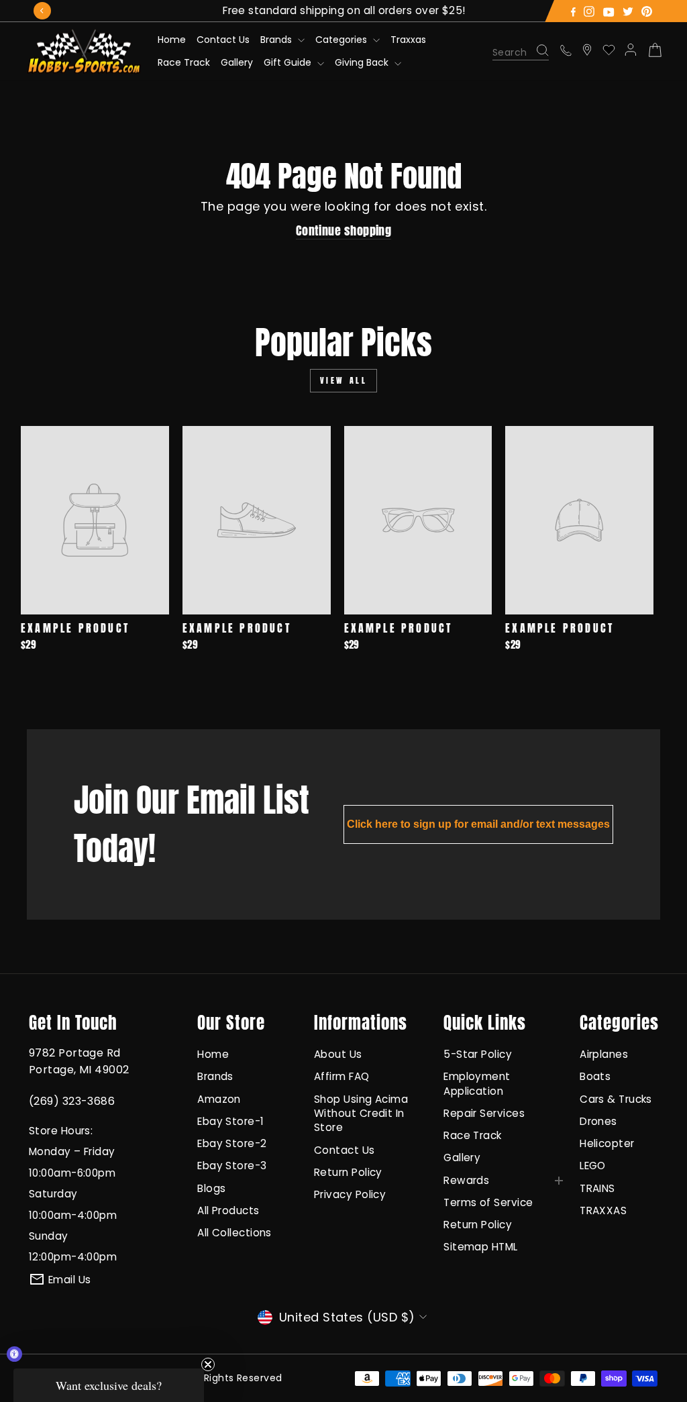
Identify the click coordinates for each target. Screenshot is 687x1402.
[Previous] (42, 10)
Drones (598, 1121)
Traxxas (408, 39)
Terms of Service (488, 1202)
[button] (108, 1385)
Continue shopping (344, 230)
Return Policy (348, 1172)
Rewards (466, 1180)
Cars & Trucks (616, 1099)
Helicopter (607, 1143)
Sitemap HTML (480, 1247)
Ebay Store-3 (231, 1165)
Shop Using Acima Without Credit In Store (361, 1113)
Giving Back (363, 62)
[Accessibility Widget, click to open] (14, 1354)
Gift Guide (289, 62)
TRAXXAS (603, 1210)
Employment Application (477, 1083)
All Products (228, 1210)
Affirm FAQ (342, 1076)
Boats (595, 1076)
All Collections (234, 1233)
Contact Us (223, 39)
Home (172, 39)
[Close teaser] (208, 1364)
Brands (277, 39)
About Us (338, 1054)
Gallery (237, 62)
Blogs (211, 1188)
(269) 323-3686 (72, 1101)
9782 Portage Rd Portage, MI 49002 (79, 1061)
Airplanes (604, 1054)
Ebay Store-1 (230, 1121)
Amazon (219, 1099)
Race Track (184, 62)
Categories (342, 39)
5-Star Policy (477, 1054)
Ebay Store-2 (231, 1143)
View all (344, 380)
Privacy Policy (350, 1194)
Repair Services (484, 1113)
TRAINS (597, 1188)
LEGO (593, 1165)
